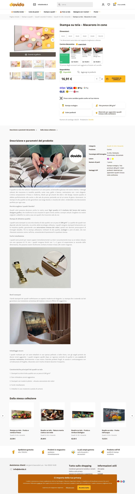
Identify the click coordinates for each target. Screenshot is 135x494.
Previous (3, 416)
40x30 (70, 36)
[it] (121, 481)
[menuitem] (18, 12)
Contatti (100, 474)
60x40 (77, 36)
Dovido (91, 120)
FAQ (99, 471)
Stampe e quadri (27, 17)
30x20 (63, 36)
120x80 (92, 36)
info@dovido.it (19, 469)
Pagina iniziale (14, 17)
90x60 (84, 36)
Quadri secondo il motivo (43, 17)
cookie (39, 483)
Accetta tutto (84, 488)
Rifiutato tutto (70, 487)
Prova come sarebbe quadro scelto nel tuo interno (81, 98)
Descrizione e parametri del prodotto (22, 130)
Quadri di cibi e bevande (62, 17)
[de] (118, 481)
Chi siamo (101, 469)
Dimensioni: (65, 31)
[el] (124, 481)
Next (53, 40)
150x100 (100, 36)
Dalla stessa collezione (48, 130)
